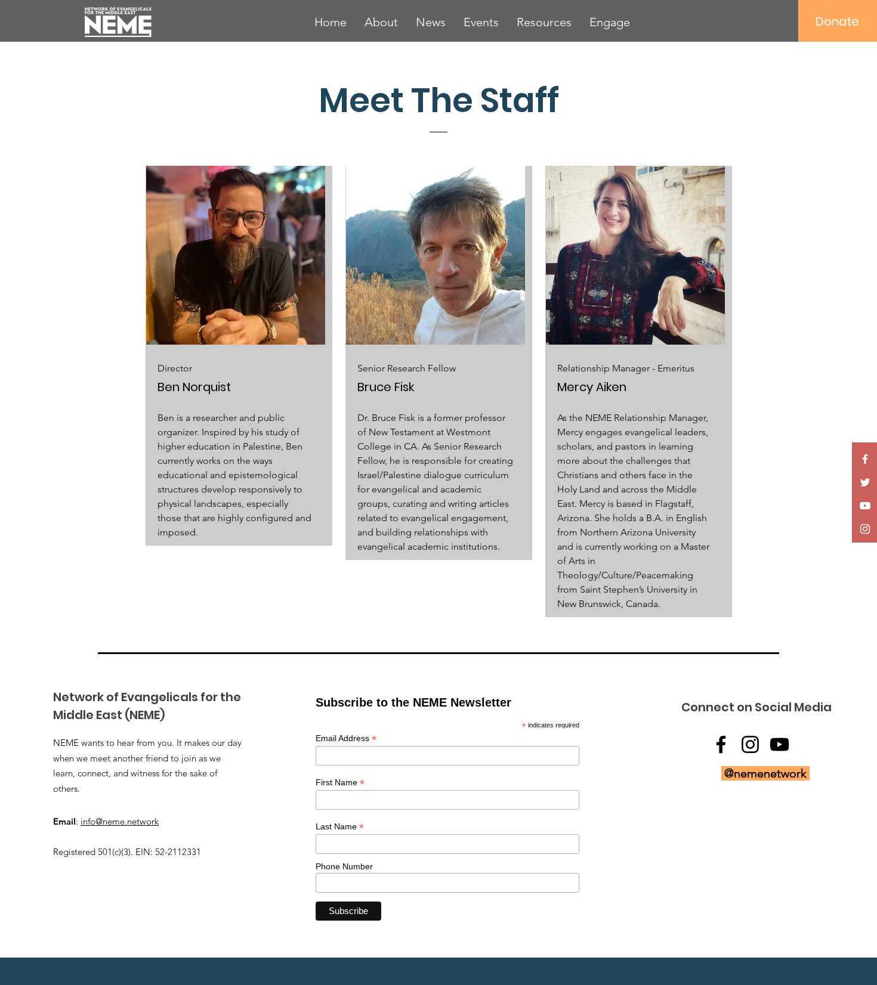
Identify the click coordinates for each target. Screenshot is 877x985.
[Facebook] (865, 459)
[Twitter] (865, 482)
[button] (381, 22)
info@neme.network (120, 821)
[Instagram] (865, 528)
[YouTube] (865, 505)
